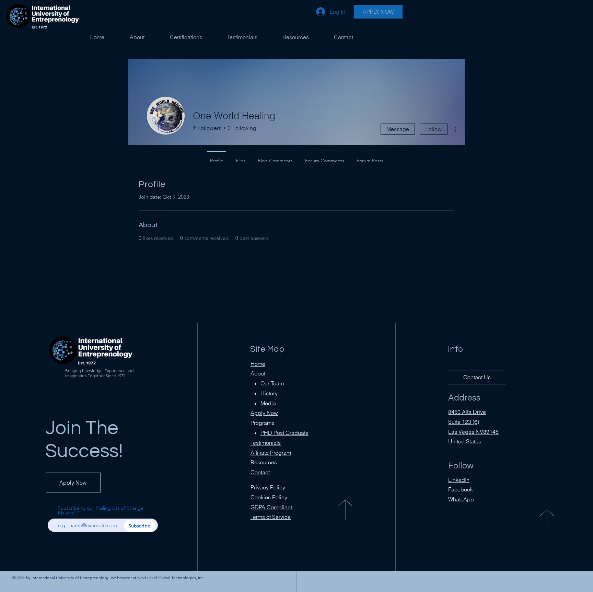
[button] (185, 37)
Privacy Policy (268, 487)
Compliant (271, 507)
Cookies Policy (269, 497)
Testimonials (266, 442)
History (269, 393)
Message (397, 129)
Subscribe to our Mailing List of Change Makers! (100, 510)
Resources (264, 462)
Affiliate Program (271, 452)
